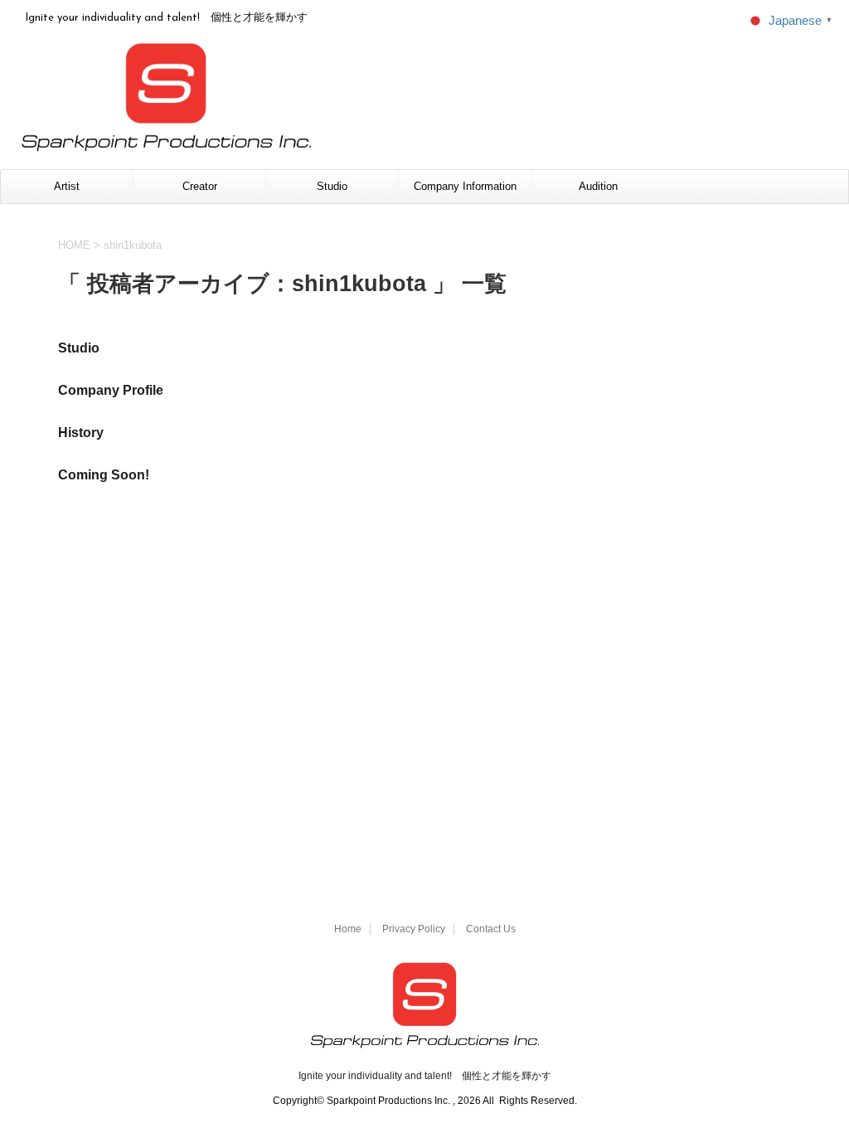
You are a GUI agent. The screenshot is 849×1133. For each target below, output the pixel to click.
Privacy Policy (413, 929)
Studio (332, 186)
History (81, 432)
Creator (199, 186)
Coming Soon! (103, 475)
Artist (67, 186)
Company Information (465, 186)
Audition (598, 186)
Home (347, 929)
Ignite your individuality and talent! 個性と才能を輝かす (424, 1076)
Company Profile (110, 390)
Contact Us (491, 929)
